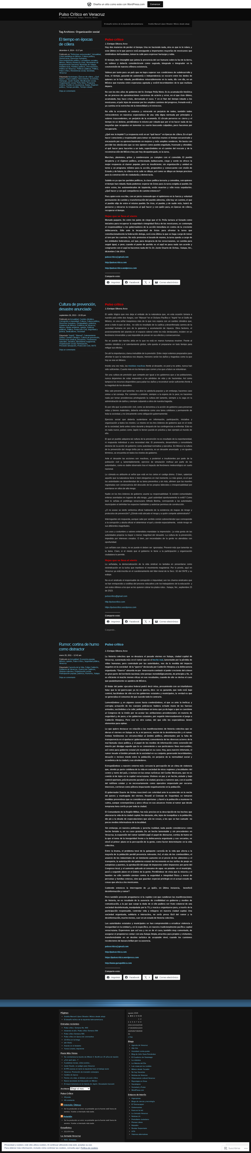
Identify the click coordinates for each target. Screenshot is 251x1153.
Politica (95, 69)
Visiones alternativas (139, 1134)
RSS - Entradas (70, 1140)
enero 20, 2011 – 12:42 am (70, 655)
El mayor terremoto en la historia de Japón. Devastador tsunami (89, 1084)
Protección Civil (80, 329)
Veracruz (63, 73)
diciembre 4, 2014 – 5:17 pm (71, 50)
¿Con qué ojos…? (71, 1060)
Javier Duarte (73, 81)
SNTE (93, 346)
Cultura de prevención (90, 337)
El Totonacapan (137, 1104)
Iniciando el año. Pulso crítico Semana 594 (81, 1031)
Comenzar (155, 4)
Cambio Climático (73, 337)
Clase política (71, 79)
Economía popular (87, 659)
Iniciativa (71, 342)
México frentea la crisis (75, 62)
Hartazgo (63, 81)
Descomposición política (69, 60)
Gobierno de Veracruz (86, 325)
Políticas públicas (84, 69)
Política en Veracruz (67, 69)
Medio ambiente (72, 327)
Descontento (83, 79)
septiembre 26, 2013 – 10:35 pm (72, 315)
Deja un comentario (67, 91)
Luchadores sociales (89, 60)
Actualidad (96, 54)
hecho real (158, 660)
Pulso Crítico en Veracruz (82, 14)
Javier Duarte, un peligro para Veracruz (79, 1066)
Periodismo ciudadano (140, 1119)
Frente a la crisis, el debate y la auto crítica (81, 1078)
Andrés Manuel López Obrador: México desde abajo (169, 24)
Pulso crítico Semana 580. (74, 1034)
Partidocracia (64, 67)
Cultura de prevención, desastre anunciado (77, 306)
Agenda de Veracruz (139, 1045)
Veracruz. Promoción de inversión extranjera (81, 1072)
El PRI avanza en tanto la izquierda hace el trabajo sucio (86, 1069)
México (62, 62)
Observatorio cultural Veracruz (143, 1078)
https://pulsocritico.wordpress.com (120, 607)
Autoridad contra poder (140, 1051)
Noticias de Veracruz (139, 1075)
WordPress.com (137, 1090)
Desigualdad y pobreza (86, 323)
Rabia (87, 85)
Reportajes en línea (139, 1081)
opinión (83, 327)
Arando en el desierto (72, 1046)
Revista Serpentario (139, 1128)
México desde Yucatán (140, 1069)
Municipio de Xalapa (88, 65)
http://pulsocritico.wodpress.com (121, 268)
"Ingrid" (71, 335)
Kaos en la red (137, 1110)
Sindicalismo (71, 331)
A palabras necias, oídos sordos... (77, 1063)
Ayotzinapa (73, 77)
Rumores (89, 673)
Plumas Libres (137, 1122)
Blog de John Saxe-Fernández (143, 1054)
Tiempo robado (86, 87)
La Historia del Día (138, 1063)
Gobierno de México (67, 325)
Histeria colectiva (66, 671)
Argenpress (136, 1098)
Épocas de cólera (86, 77)
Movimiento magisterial (85, 342)
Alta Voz (134, 1048)
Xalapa (97, 673)
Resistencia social (78, 71)
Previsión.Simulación (67, 346)
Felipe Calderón (91, 667)
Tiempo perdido (72, 87)
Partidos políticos (78, 67)
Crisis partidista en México (70, 56)
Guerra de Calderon (87, 669)
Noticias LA (135, 1116)
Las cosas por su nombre (141, 1066)
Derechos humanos (78, 58)
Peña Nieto (81, 83)
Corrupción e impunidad (69, 321)
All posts (67, 1097)
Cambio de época (71, 1075)
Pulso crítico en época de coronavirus (79, 1037)
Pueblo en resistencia (75, 85)
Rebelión (68, 1117)
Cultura (83, 321)
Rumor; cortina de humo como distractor (79, 646)
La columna (136, 1060)
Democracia (64, 58)
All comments (69, 1100)
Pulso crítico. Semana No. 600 (76, 1028)
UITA (133, 1131)
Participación (82, 344)
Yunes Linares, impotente (74, 1049)
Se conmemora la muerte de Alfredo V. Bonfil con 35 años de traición (91, 1057)
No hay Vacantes (138, 1072)
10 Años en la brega (72, 1040)
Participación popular (67, 673)
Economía (94, 79)
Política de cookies (89, 1148)
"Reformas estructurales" (80, 54)
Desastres (81, 340)
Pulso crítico (64, 71)
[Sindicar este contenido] (62, 1105)
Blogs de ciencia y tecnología (143, 1101)
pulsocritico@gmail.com (117, 257)
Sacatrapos (136, 1084)
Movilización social (88, 81)
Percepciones (92, 67)
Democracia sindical (67, 340)
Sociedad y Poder (138, 1087)
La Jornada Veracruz (139, 1113)
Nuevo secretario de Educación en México (80, 1081)
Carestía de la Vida (76, 667)
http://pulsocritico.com (116, 262)
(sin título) (68, 1043)
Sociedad (90, 71)
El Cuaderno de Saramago (142, 1057)
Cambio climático (87, 319)
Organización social (67, 83)
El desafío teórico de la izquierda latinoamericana (123, 24)
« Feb (130, 1037)
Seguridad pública (91, 661)
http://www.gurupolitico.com (118, 963)
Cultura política (88, 56)
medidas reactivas (136, 366)
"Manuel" (79, 335)
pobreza (80, 673)
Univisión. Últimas (72, 1105)
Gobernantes (136, 1107)
